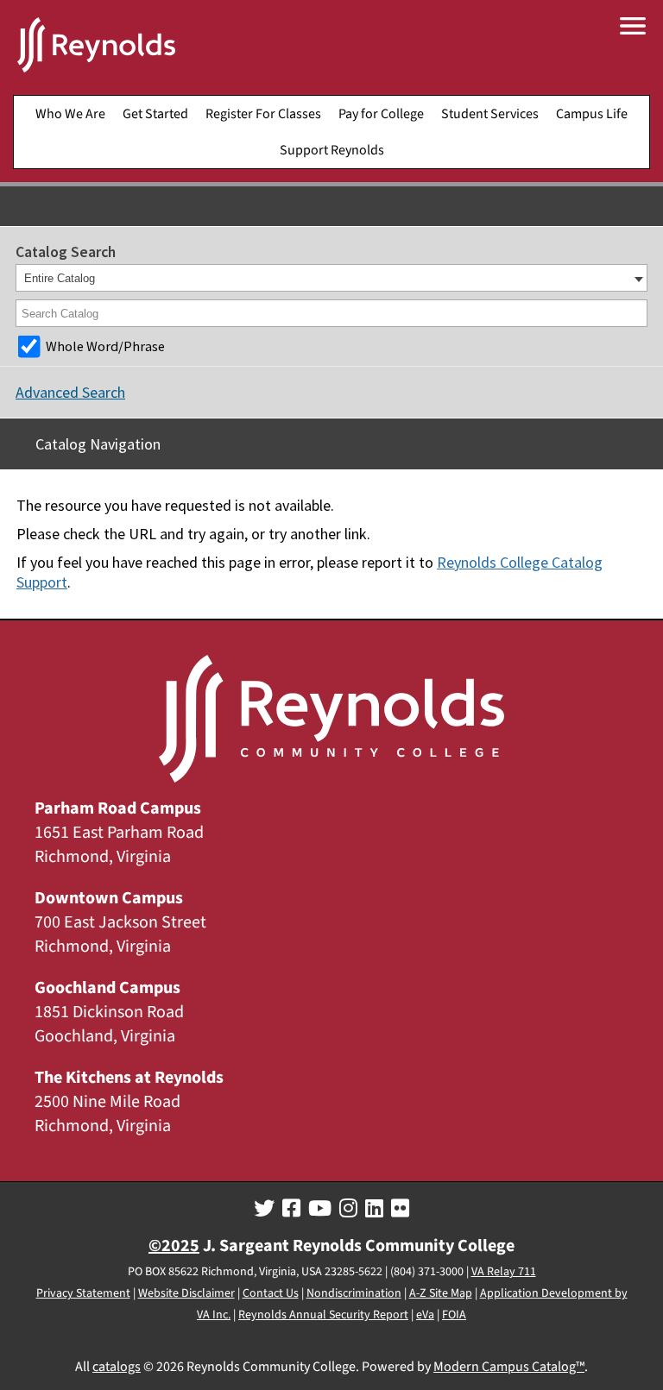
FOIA (454, 1315)
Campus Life (592, 113)
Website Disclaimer (186, 1293)
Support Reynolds (332, 150)
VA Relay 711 (503, 1271)
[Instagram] (348, 1208)
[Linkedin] (374, 1208)
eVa (425, 1315)
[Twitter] (264, 1208)
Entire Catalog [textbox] (59, 278)
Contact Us (271, 1293)
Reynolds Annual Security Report (323, 1315)
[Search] (635, 313)
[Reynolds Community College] (96, 47)
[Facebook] (291, 1208)
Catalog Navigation (98, 444)
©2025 (173, 1246)
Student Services (490, 113)
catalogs (116, 1366)
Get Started (155, 113)
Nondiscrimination (353, 1293)
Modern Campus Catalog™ (508, 1366)
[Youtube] (320, 1208)
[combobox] (331, 278)
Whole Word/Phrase (105, 346)
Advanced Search (70, 392)
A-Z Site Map (440, 1293)
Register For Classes (263, 113)
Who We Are (70, 113)
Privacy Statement (83, 1293)
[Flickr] (400, 1208)
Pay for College (381, 113)
